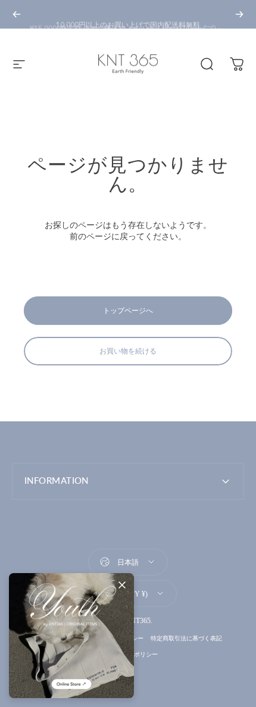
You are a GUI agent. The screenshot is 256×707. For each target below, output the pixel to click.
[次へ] (239, 14)
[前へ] (17, 14)
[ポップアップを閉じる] (122, 585)
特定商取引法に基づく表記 (186, 638)
